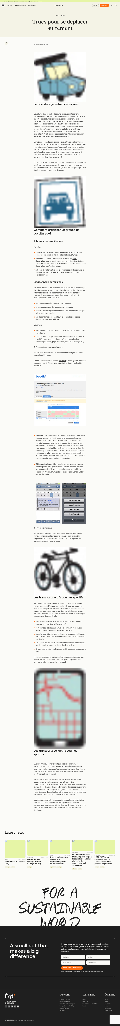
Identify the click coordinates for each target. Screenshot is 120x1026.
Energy (7, 867)
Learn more (39, 1)
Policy (12, 867)
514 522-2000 (9, 1003)
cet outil (62, 361)
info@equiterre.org (11, 1001)
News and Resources (20, 5)
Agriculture (53, 867)
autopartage (63, 165)
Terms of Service (97, 971)
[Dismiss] (118, 1)
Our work (9, 5)
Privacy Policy (88, 971)
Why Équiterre (32, 5)
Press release (30, 857)
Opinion (6, 859)
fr (115, 5)
